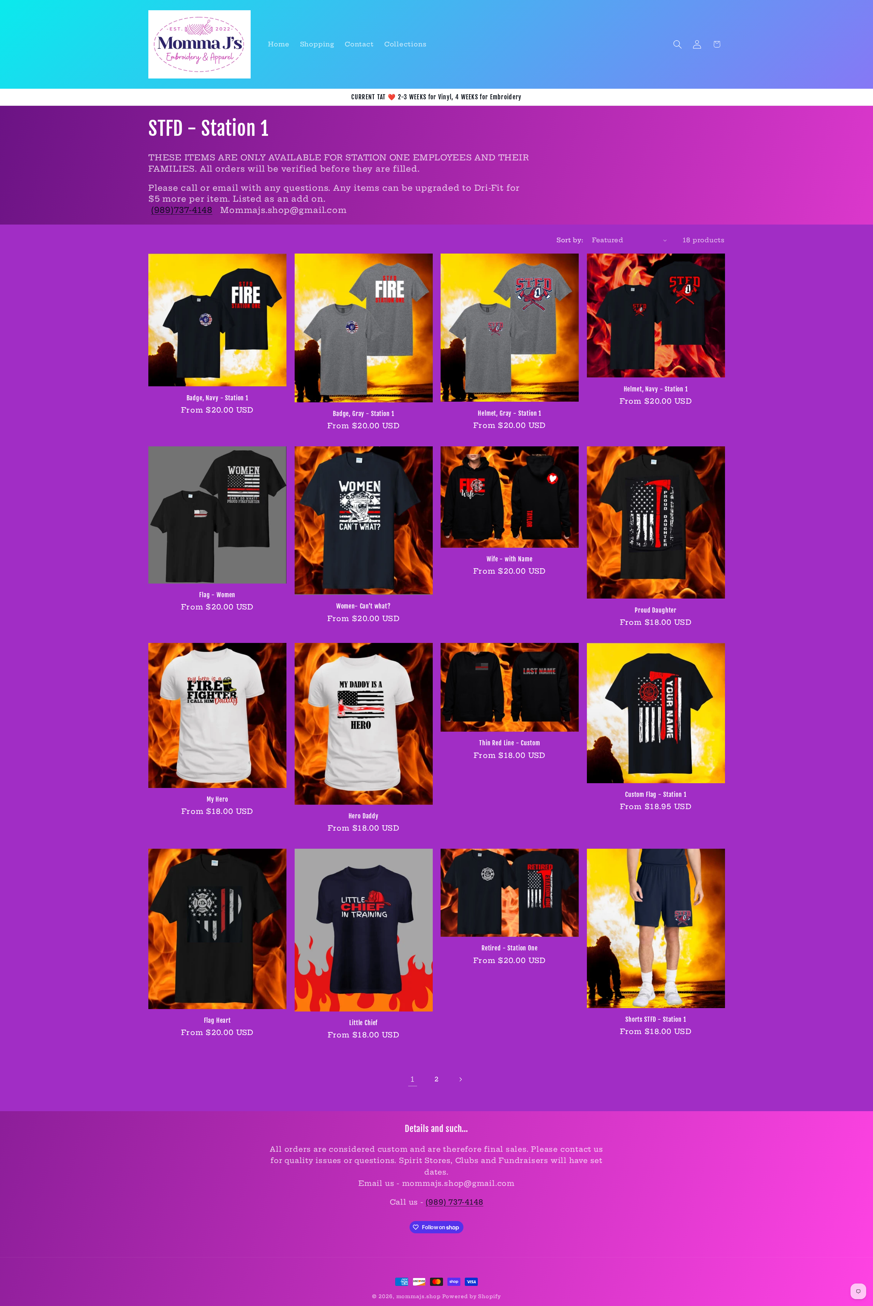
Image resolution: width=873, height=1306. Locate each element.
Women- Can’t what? (363, 606)
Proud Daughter (656, 610)
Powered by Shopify (471, 1296)
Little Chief (363, 1023)
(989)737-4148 (181, 210)
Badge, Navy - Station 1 (217, 398)
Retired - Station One (510, 948)
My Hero (217, 799)
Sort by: (570, 240)
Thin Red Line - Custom (509, 743)
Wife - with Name (509, 559)
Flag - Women (217, 595)
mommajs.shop (418, 1296)
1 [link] (413, 1079)
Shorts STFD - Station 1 (655, 1019)
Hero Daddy (364, 816)
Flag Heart (217, 1020)
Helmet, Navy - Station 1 (656, 389)
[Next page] (460, 1079)
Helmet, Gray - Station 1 (509, 413)
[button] (677, 44)
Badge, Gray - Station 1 (363, 414)
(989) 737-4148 (454, 1201)
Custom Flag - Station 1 (655, 795)
